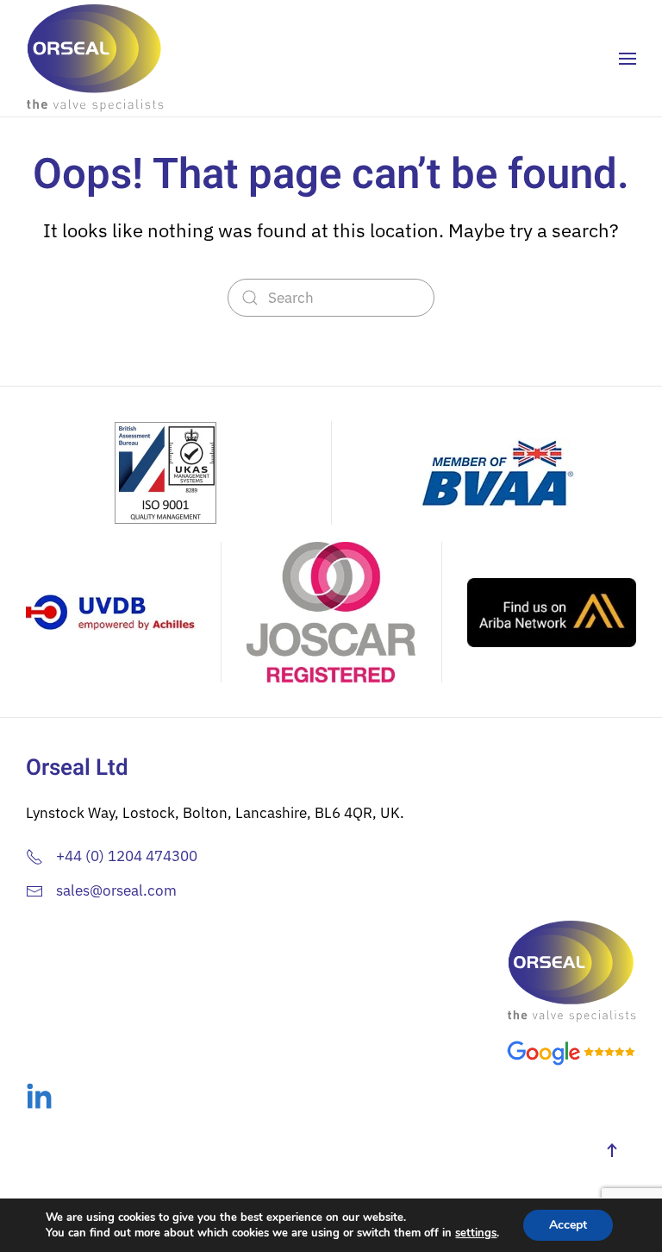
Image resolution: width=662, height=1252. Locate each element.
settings (475, 1233)
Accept (568, 1225)
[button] (627, 59)
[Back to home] (95, 58)
